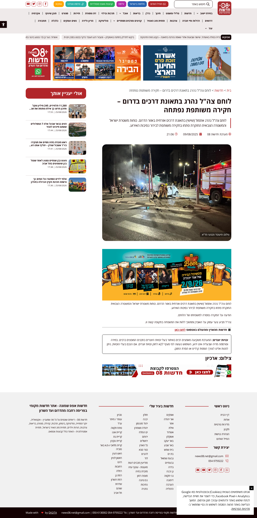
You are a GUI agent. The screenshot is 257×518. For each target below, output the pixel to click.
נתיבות (144, 484)
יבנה (145, 419)
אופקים (169, 415)
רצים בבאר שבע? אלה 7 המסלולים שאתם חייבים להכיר (49, 125)
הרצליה (169, 489)
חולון (145, 415)
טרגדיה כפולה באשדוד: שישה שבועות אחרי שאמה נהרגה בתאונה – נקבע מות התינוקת (184, 37)
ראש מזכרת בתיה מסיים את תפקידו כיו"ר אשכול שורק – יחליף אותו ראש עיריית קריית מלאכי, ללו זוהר (48, 145)
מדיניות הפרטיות (241, 509)
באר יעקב (168, 441)
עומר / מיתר (116, 419)
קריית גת (117, 436)
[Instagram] (39, 4)
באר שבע (168, 445)
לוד (146, 458)
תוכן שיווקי (50, 13)
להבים (144, 454)
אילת (171, 428)
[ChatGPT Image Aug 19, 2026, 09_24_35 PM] (166, 376)
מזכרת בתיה (142, 471)
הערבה (169, 484)
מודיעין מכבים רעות (138, 462)
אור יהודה (168, 419)
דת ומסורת (90, 13)
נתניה (145, 489)
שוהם (119, 488)
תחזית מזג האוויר (156, 20)
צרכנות (173, 20)
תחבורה (42, 20)
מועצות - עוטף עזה (138, 467)
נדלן (148, 13)
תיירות (76, 13)
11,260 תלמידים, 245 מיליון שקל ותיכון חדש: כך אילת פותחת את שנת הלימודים (48, 108)
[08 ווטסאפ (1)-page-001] (38, 79)
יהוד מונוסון (142, 423)
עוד (210, 28)
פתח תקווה (116, 428)
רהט (119, 462)
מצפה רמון (142, 476)
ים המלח (143, 432)
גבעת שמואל (167, 458)
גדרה (170, 467)
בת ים (170, 454)
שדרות (118, 484)
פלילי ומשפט (172, 13)
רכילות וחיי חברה (191, 20)
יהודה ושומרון (141, 428)
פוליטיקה (103, 20)
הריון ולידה (87, 20)
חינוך (158, 13)
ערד (120, 423)
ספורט (65, 13)
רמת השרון (116, 479)
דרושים (208, 20)
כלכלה (54, 20)
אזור (171, 423)
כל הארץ (143, 445)
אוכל (125, 13)
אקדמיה (36, 13)
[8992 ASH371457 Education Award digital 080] (187, 79)
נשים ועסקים (70, 20)
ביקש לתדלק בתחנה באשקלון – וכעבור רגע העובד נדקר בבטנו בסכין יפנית (102, 37)
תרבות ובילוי (107, 13)
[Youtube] (28, 4)
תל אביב (118, 493)
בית (229, 90)
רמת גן (118, 475)
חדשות (188, 13)
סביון (119, 415)
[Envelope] (198, 470)
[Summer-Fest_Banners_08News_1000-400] (97, 79)
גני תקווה (168, 476)
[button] (3, 24)
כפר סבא (143, 449)
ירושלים (144, 441)
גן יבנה (169, 471)
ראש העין (117, 453)
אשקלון (169, 436)
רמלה (119, 471)
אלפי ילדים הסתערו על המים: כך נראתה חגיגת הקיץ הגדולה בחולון (49, 180)
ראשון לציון (116, 458)
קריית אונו (117, 432)
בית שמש (168, 449)
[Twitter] (34, 4)
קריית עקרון (116, 441)
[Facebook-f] (45, 4)
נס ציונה (143, 480)
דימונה (169, 480)
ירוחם (145, 436)
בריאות (136, 13)
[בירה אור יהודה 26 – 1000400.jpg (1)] (166, 299)
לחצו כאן (180, 330)
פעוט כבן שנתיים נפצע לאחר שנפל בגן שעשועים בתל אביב (49, 162)
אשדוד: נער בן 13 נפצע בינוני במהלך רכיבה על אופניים (34, 37)
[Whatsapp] (227, 470)
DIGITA (53, 512)
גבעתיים (169, 462)
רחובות (118, 466)
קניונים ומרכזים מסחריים (129, 20)
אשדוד (170, 432)
